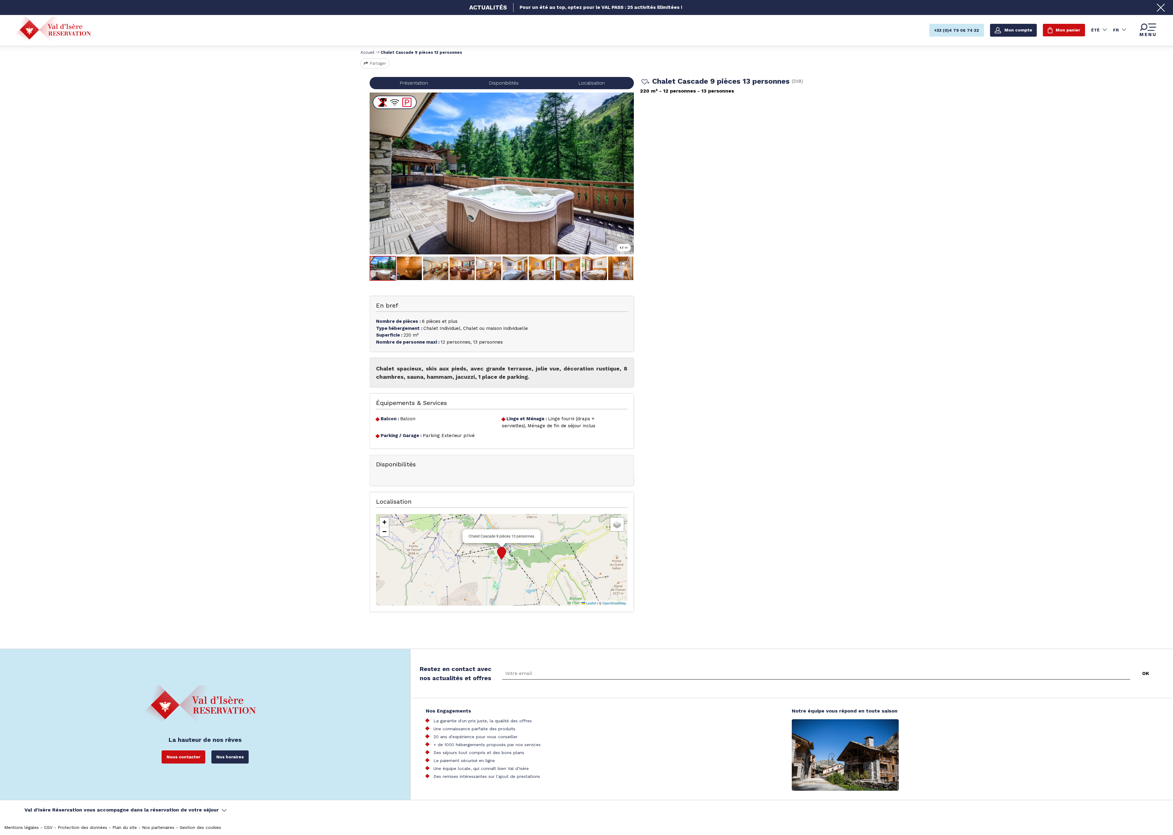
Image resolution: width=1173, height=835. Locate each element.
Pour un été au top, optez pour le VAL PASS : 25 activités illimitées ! (601, 7)
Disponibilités (504, 83)
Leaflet (590, 602)
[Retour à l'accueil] (53, 29)
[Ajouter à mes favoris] (644, 82)
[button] (501, 553)
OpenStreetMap (614, 602)
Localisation (591, 83)
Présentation (414, 83)
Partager (378, 63)
